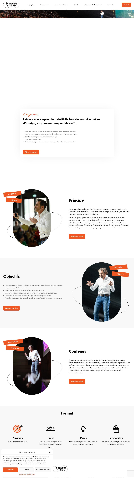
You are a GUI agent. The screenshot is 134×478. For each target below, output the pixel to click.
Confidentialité (22, 474)
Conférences (44, 5)
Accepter (10, 470)
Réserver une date (31, 152)
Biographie (30, 5)
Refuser (26, 470)
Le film (76, 5)
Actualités (110, 5)
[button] (50, 452)
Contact (126, 5)
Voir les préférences (43, 470)
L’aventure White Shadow (93, 5)
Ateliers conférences (61, 5)
